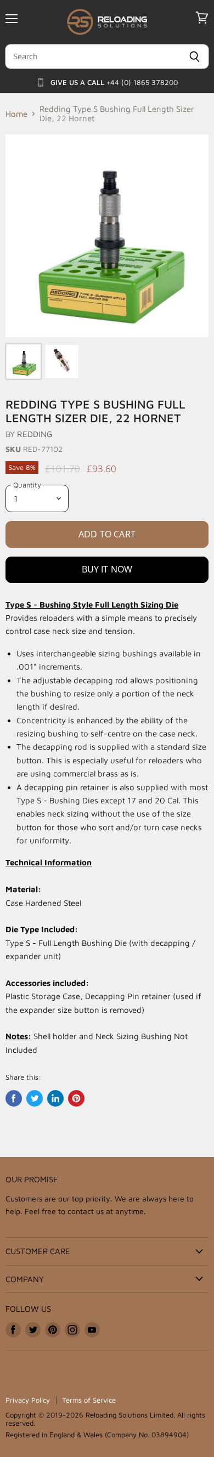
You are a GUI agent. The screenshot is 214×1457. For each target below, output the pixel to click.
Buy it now (107, 569)
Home (16, 113)
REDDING (34, 434)
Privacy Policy (27, 1400)
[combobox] (92, 56)
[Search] (194, 56)
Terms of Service (89, 1400)
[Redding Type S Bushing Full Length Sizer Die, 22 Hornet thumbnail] (23, 361)
